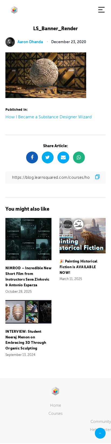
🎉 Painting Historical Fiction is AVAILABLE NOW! (78, 267)
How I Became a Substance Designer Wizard (48, 117)
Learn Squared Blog (14, 10)
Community (101, 422)
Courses (55, 414)
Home (55, 405)
